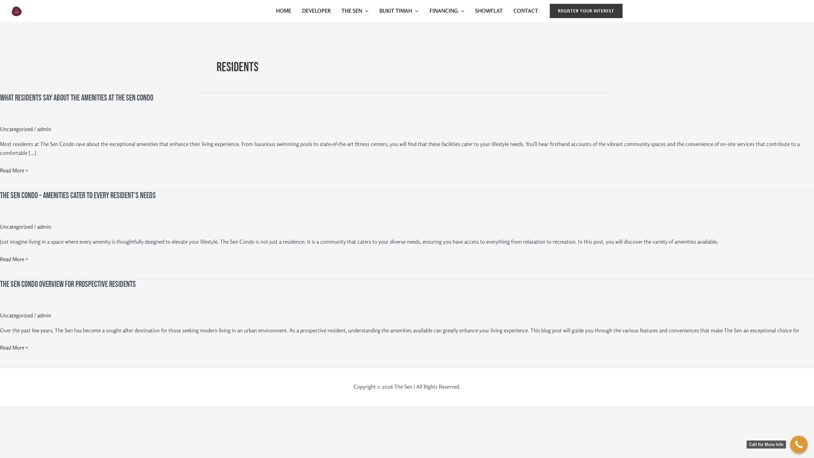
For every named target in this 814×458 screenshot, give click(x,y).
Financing (444, 10)
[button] (586, 11)
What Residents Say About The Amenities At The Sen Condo (76, 98)
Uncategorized (16, 129)
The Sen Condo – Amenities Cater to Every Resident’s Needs (78, 196)
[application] (365, 11)
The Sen (34, 10)
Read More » (14, 170)
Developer (316, 10)
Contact (526, 10)
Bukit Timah (395, 10)
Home (283, 10)
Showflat (489, 10)
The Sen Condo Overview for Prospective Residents (68, 284)
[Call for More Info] (799, 444)
